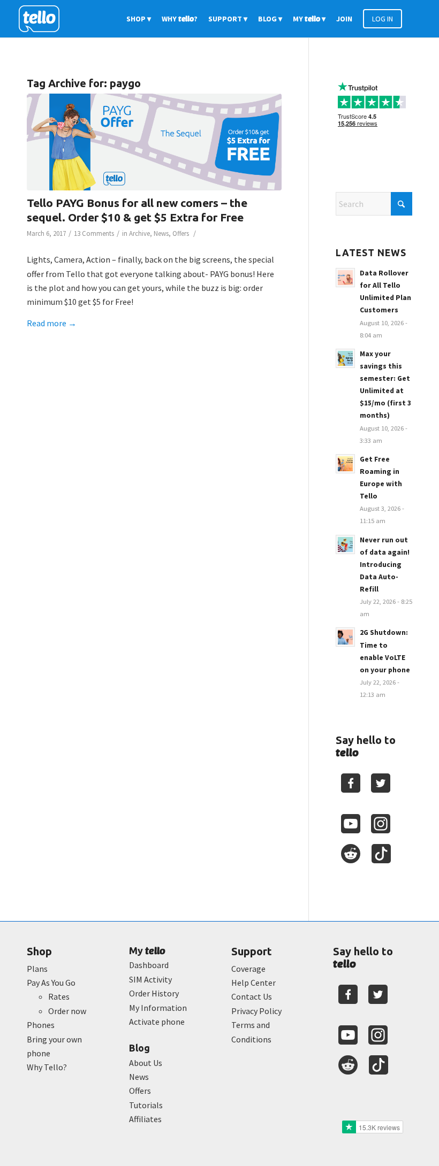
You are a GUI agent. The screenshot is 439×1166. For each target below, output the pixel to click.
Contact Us (251, 996)
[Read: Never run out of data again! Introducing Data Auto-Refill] (345, 544)
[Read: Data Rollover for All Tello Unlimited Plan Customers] (345, 277)
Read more (52, 323)
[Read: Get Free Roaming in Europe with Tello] (345, 463)
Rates (59, 996)
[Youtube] (350, 823)
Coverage (248, 968)
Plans (37, 968)
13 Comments (94, 233)
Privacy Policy (256, 1011)
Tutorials (146, 1105)
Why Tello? (47, 1067)
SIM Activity (150, 979)
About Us (145, 1062)
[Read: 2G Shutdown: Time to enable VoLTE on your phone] (345, 637)
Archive (139, 233)
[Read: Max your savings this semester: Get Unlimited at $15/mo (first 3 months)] (345, 358)
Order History (154, 993)
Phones (41, 1024)
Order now (67, 1011)
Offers (180, 233)
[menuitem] (138, 18)
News (161, 233)
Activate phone (157, 1021)
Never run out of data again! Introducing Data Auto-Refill (385, 564)
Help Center (253, 982)
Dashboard (149, 965)
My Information (158, 1007)
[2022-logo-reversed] (43, 18)
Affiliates (145, 1119)
